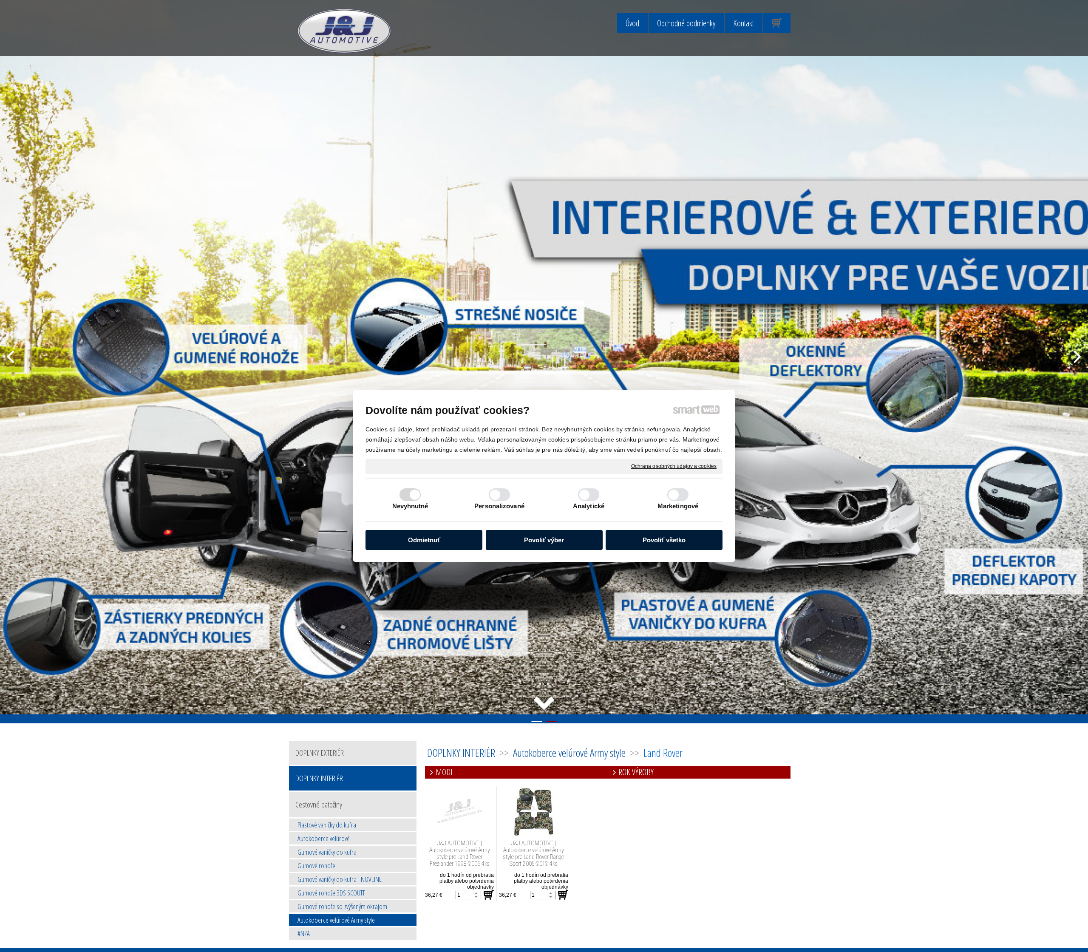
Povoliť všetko (664, 540)
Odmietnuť (424, 540)
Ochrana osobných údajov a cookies (674, 466)
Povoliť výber (544, 540)
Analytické (588, 506)
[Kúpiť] (489, 895)
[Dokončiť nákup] (776, 23)
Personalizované (499, 506)
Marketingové (677, 506)
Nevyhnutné (410, 506)
